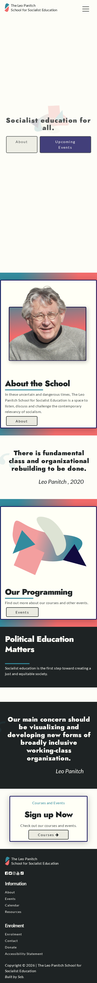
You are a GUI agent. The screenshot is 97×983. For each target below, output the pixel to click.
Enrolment (13, 934)
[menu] (86, 9)
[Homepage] (32, 8)
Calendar (12, 905)
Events (22, 612)
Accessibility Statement (24, 954)
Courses (46, 835)
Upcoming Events (65, 144)
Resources (13, 912)
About (22, 141)
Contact (11, 941)
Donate (11, 947)
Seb (20, 976)
